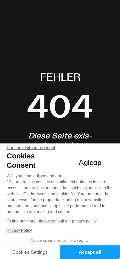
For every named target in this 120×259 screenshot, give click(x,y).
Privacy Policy (19, 230)
